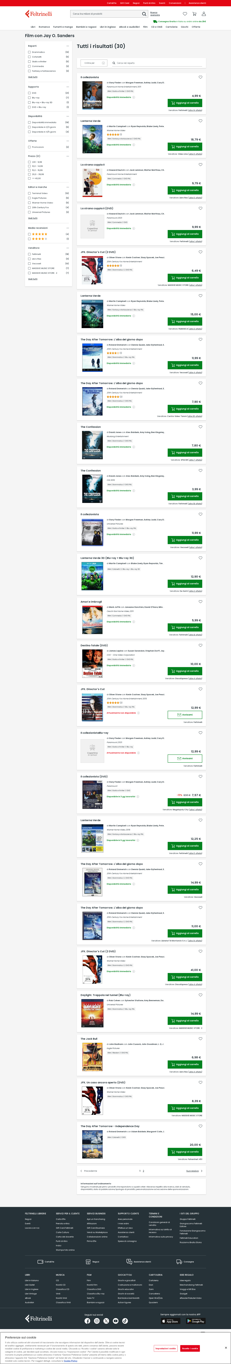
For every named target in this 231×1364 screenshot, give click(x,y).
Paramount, (112, 217)
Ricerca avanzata (155, 13)
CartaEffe (111, 3)
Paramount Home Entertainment (122, 174)
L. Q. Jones (163, 1044)
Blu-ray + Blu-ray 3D (42, 102)
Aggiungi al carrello (187, 102)
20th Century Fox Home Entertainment (124, 261)
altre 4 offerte (195, 372)
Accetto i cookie (190, 1348)
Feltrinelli (36, 254)
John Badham (116, 1044)
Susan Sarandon (136, 650)
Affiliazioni (92, 1223)
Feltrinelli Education (189, 1238)
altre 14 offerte (194, 110)
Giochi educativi (126, 1289)
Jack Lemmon (136, 170)
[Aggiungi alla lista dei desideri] (200, 77)
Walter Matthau (152, 170)
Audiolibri (29, 1302)
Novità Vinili (61, 1298)
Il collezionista (90, 77)
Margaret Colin (154, 1131)
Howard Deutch (117, 170)
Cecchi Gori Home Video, (118, 611)
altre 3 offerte (195, 328)
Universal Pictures (41, 212)
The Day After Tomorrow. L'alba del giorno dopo (112, 339)
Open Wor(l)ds (156, 1298)
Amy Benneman (152, 1000)
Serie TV (90, 1298)
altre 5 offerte (195, 154)
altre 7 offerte (195, 460)
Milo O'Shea (164, 607)
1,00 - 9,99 (37, 162)
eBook (28, 1298)
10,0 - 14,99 (37, 166)
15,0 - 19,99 (37, 170)
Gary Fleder (115, 82)
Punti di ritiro (149, 3)
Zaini (151, 1289)
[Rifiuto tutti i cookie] (226, 1347)
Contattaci (123, 1236)
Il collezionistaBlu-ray (94, 733)
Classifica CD (62, 1289)
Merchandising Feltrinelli (191, 1285)
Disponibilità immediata (44, 122)
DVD (34, 93)
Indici (58, 1245)
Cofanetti (36, 57)
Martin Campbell (117, 126)
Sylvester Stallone (134, 1000)
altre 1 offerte (195, 241)
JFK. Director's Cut (93, 689)
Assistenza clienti (197, 3)
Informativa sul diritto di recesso (160, 1231)
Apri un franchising (96, 1219)
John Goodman (149, 1044)
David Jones (115, 432)
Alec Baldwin (132, 432)
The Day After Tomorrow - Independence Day (110, 1126)
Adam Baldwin (138, 1131)
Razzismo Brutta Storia (191, 1242)
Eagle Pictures (39, 198)
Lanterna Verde (91, 121)
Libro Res (36, 259)
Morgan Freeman (134, 82)
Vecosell (36, 263)
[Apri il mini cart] (194, 14)
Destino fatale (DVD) (94, 645)
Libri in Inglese (31, 1289)
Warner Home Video (42, 203)
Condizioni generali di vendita (159, 1223)
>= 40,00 (36, 178)
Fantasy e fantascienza (44, 71)
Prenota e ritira (62, 1223)
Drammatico (38, 52)
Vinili (58, 1293)
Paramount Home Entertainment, (122, 86)
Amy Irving (145, 432)
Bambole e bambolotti (128, 1298)
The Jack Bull (89, 1039)
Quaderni (153, 1302)
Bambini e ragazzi (95, 1302)
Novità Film (92, 1285)
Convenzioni (175, 3)
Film (89, 1280)
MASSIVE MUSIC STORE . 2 (44, 273)
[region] (115, 1348)
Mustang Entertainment (117, 436)
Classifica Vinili (63, 1302)
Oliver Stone (115, 257)
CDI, (108, 480)
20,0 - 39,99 (38, 174)
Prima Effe (91, 1241)
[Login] (204, 14)
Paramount (112, 786)
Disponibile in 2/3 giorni (44, 127)
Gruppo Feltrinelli (187, 1219)
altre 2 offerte (195, 591)
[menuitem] (33, 27)
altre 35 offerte (194, 416)
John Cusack (134, 1044)
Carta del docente (65, 1236)
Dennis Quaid (138, 345)
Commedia (38, 66)
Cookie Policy (70, 1360)
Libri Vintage (31, 1293)
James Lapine (116, 650)
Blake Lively (152, 126)
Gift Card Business (96, 1228)
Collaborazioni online (97, 1236)
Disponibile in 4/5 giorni (44, 132)
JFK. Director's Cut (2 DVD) (98, 252)
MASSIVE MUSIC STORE (43, 268)
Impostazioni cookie (166, 1348)
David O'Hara (151, 607)
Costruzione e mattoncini (130, 1285)
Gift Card (124, 3)
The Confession (91, 427)
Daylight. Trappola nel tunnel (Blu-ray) (106, 995)
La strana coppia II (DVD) (97, 208)
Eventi (162, 3)
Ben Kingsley (157, 432)
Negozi (136, 3)
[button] (144, 14)
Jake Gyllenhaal (154, 345)
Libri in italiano (32, 1280)
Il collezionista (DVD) (94, 776)
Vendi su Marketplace (97, 1232)
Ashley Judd (150, 82)
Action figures (124, 1302)
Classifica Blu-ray (95, 1293)
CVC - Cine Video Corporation (121, 655)
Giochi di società (126, 1293)
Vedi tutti (32, 77)
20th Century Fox (40, 207)
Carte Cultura (62, 1232)
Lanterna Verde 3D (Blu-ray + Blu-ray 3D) (107, 558)
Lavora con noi (32, 1228)
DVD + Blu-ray (39, 107)
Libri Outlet (30, 1285)
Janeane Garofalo (134, 607)
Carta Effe (60, 1219)
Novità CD (60, 1285)
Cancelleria (154, 1293)
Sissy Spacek (147, 257)
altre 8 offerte (195, 634)
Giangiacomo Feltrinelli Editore (191, 1225)
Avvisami (187, 714)
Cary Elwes (162, 82)
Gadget (183, 1293)
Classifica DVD (94, 1289)
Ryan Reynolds (138, 126)
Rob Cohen (114, 1000)
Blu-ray (35, 98)
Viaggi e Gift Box (187, 1289)
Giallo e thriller (39, 61)
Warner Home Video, (116, 829)
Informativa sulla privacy (161, 1236)
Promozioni (38, 147)
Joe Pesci (159, 257)
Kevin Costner (133, 257)
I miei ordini (123, 1223)
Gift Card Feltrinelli (64, 1228)
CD (57, 1280)
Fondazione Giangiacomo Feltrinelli (192, 1232)
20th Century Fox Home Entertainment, (124, 698)
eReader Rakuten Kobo (190, 1298)
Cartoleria (153, 1280)
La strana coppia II (92, 164)
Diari (151, 1285)
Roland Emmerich (118, 345)
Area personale (125, 1219)
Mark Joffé (114, 607)
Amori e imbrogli (91, 602)
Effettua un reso (125, 1228)
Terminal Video (40, 193)
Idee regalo (185, 1280)
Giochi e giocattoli (126, 1280)
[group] (161, 21)
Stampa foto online (65, 1250)
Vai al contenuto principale (38, 3)
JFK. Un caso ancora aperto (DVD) (103, 1082)
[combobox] (109, 14)
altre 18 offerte (194, 503)
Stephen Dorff (152, 650)
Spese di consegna (127, 1241)
